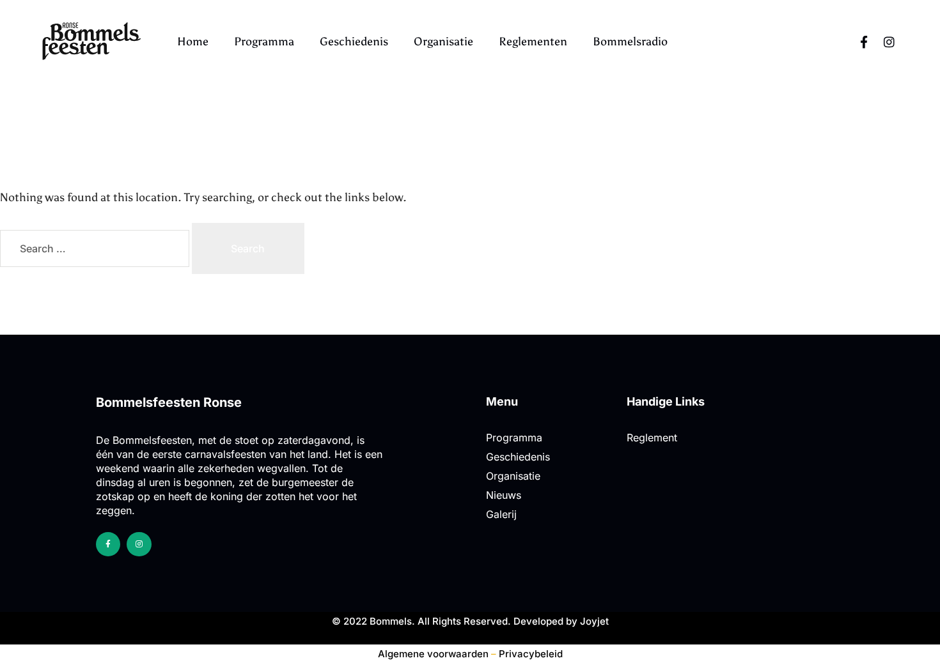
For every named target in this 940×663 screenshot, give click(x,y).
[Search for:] (96, 248)
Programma (264, 41)
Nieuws (503, 495)
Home (192, 41)
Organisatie (443, 41)
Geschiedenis (354, 41)
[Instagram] (889, 41)
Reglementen (533, 41)
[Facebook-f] (864, 41)
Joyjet (594, 621)
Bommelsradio (630, 41)
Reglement (652, 437)
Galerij (501, 514)
